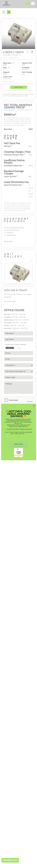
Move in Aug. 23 (9, 110)
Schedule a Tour (10, 860)
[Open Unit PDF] (32, 52)
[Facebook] (4, 306)
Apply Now (18, 87)
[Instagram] (8, 306)
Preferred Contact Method (15, 344)
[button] (12, 145)
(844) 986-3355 (10, 301)
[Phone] (28, 3)
